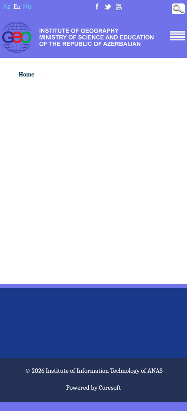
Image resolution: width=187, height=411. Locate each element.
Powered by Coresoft (93, 387)
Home (26, 74)
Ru (27, 6)
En (16, 6)
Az (7, 6)
